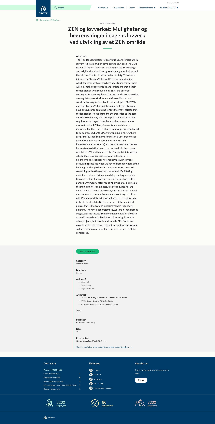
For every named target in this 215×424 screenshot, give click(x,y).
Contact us (103, 7)
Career (132, 7)
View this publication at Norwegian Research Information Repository (102, 347)
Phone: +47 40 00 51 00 (53, 370)
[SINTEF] (43, 8)
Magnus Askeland (87, 288)
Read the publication (88, 251)
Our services (118, 7)
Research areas (146, 7)
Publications (55, 20)
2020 (78, 313)
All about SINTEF (168, 7)
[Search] (55, 7)
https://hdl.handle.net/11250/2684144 (91, 341)
